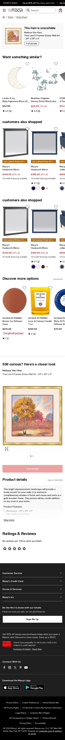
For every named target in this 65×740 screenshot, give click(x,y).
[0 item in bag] (60, 10)
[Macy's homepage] (3, 17)
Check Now (37, 649)
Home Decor (21, 17)
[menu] (4, 10)
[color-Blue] (33, 188)
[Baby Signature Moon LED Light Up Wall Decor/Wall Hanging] (16, 78)
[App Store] (11, 687)
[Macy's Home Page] (15, 10)
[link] (16, 104)
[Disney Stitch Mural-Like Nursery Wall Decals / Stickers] (44, 78)
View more (9, 520)
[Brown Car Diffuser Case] (14, 300)
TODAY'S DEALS (10, 3)
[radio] (33, 188)
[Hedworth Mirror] (16, 143)
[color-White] (38, 188)
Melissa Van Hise (33, 32)
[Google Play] (34, 687)
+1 (47, 188)
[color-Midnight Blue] (62, 188)
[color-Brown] (43, 188)
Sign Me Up (32, 619)
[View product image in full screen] (6, 449)
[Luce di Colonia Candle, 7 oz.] (40, 300)
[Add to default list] (27, 64)
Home (10, 17)
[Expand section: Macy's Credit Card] (32, 581)
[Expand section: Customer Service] (32, 573)
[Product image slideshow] (32, 419)
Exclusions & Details (22, 649)
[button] (32, 419)
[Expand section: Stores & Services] (32, 589)
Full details (31, 43)
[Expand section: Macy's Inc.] (32, 597)
